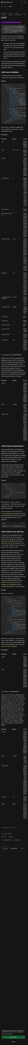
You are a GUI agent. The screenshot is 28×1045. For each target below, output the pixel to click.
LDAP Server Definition (13, 543)
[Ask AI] (24, 2)
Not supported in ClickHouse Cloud (12, 22)
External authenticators (18, 14)
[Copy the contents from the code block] (24, 85)
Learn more (20, 1031)
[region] (13, 244)
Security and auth (11, 14)
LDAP (24, 14)
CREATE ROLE (15, 586)
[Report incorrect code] (21, 85)
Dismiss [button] (13, 1041)
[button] (13, 1033)
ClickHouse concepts (4, 14)
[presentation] (13, 104)
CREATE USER (17, 517)
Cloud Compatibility (18, 30)
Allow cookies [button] (13, 1037)
